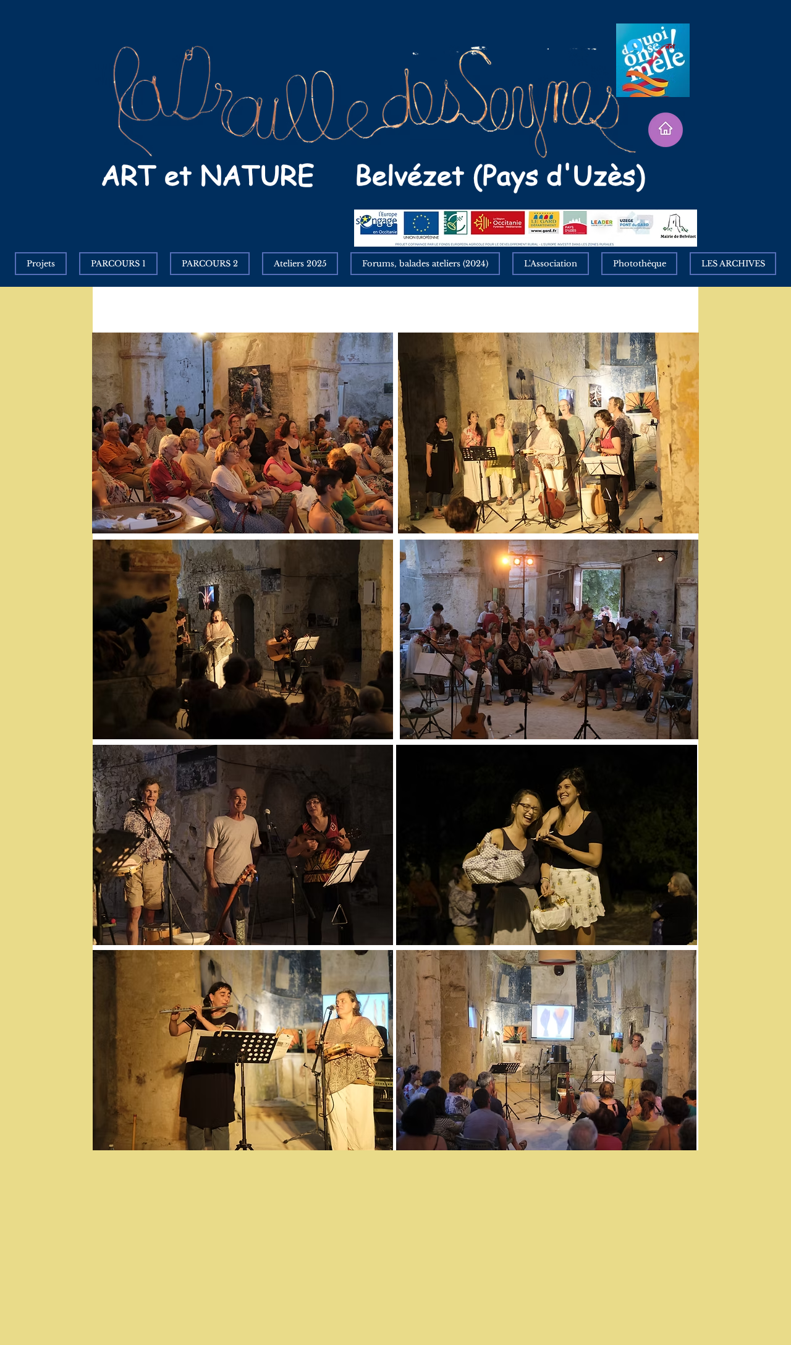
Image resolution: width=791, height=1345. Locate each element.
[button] (733, 263)
